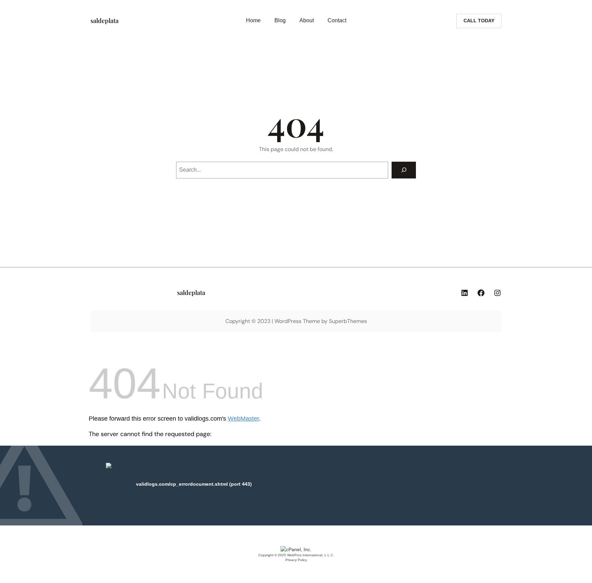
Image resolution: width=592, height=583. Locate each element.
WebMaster (243, 418)
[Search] (404, 170)
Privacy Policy (296, 560)
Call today (479, 20)
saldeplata (104, 20)
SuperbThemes (348, 321)
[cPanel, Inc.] (296, 549)
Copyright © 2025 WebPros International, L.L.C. (296, 555)
